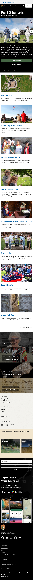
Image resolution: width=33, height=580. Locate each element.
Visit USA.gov (5, 576)
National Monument (12, 6)
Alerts (5, 70)
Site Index (4, 416)
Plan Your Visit (7, 95)
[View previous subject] (3, 435)
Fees (18, 70)
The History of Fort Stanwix (12, 125)
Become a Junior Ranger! (11, 157)
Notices (3, 552)
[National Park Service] (2, 6)
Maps (9, 70)
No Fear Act (4, 559)
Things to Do (6, 253)
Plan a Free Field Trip (9, 189)
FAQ (3, 414)
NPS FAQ (3, 557)
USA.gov (3, 566)
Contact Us (4, 409)
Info (1, 70)
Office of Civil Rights (6, 568)
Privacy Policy (4, 548)
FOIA (2, 550)
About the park (16, 64)
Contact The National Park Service (9, 555)
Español (4, 419)
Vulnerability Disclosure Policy (8, 564)
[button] (31, 31)
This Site (16, 466)
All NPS (16, 469)
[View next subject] (8, 435)
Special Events (7, 285)
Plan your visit (16, 60)
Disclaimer (3, 562)
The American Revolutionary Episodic (16, 221)
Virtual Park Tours (8, 315)
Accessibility (4, 545)
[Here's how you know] (16, 2)
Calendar (13, 70)
